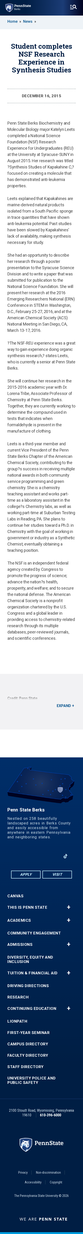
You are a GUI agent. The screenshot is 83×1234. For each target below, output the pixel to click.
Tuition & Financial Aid (32, 973)
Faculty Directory (27, 1055)
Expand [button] (64, 706)
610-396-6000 (50, 1115)
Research (18, 997)
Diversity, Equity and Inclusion (30, 959)
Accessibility (33, 1182)
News (28, 21)
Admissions (20, 944)
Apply (26, 874)
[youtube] (41, 856)
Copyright (56, 1182)
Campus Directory (27, 1044)
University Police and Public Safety (31, 1080)
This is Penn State (27, 907)
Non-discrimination (48, 1172)
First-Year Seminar (28, 1032)
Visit (57, 874)
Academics (19, 920)
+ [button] (68, 907)
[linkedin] (29, 856)
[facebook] (17, 856)
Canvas (15, 896)
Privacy (23, 1172)
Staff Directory (25, 1067)
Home (12, 21)
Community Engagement (34, 933)
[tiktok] (65, 856)
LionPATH (17, 1021)
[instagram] (53, 856)
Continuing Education (31, 1008)
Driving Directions (28, 986)
